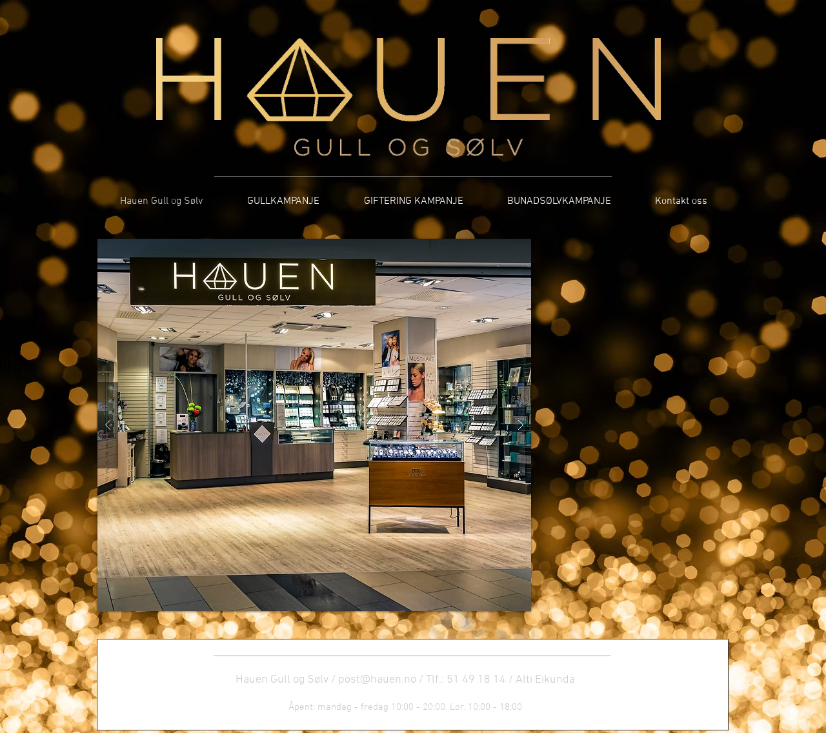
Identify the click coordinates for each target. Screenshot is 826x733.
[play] (500, 249)
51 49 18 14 (476, 680)
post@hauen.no (377, 680)
